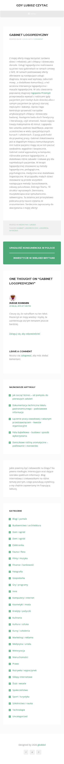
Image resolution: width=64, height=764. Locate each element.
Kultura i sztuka (20, 624)
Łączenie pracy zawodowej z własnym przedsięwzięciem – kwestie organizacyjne (31, 422)
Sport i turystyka (20, 696)
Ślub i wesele (19, 683)
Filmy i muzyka (20, 558)
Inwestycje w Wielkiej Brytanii (34, 258)
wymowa (13, 231)
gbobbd (42, 744)
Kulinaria (17, 617)
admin (25, 39)
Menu (32, 15)
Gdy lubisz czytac (32, 5)
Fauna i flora (18, 551)
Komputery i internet (23, 597)
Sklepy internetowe (22, 676)
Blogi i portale (19, 518)
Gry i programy (20, 584)
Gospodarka (18, 578)
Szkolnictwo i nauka (22, 703)
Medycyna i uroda (27, 225)
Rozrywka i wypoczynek (24, 670)
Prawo (15, 663)
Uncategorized (19, 716)
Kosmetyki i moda (21, 604)
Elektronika (18, 545)
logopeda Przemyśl (41, 93)
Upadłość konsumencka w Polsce (32, 247)
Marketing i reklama (22, 637)
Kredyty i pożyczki (21, 611)
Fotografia (17, 571)
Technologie (18, 709)
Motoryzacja (18, 650)
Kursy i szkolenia (21, 630)
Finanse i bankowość (23, 564)
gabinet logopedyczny (27, 228)
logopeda (43, 228)
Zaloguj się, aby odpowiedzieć (24, 333)
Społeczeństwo (20, 690)
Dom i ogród (18, 532)
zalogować (26, 355)
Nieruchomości (20, 657)
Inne (14, 591)
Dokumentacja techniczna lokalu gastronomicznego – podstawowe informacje (29, 409)
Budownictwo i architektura (26, 525)
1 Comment (38, 39)
